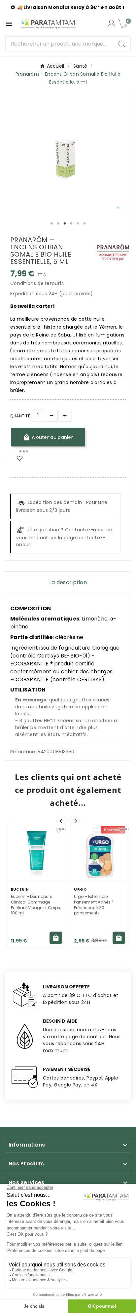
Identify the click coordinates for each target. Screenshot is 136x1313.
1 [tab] (51, 223)
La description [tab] (68, 582)
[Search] (122, 44)
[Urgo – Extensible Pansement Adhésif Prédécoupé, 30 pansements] (99, 853)
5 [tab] (78, 223)
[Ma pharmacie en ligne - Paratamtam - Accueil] (48, 24)
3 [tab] (64, 223)
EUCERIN (20, 889)
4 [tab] (71, 223)
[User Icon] (111, 23)
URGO (80, 889)
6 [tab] (84, 223)
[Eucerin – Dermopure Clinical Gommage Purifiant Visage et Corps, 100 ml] (36, 853)
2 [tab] (58, 223)
